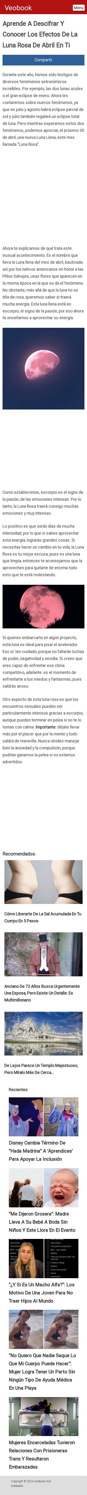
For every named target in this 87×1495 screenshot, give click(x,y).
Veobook (18, 8)
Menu (79, 7)
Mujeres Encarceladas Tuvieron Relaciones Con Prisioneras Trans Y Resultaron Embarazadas (42, 1455)
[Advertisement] (43, 197)
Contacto (17, 1486)
